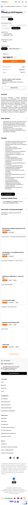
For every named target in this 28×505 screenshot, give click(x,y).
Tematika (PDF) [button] (7, 194)
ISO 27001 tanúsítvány (6, 430)
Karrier (2, 391)
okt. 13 (5, 48)
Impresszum (3, 388)
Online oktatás (4, 398)
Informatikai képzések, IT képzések (13, 6)
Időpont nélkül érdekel (14, 48)
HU (19, 2)
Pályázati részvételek (6, 436)
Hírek (2, 382)
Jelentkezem (14, 61)
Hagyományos (16, 28)
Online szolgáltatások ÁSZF (7, 449)
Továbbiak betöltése (14, 354)
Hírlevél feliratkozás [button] (14, 373)
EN (22, 2)
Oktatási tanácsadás (5, 404)
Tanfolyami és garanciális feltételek (9, 446)
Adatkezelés (4, 418)
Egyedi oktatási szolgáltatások (8, 410)
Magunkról (3, 385)
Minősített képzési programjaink (8, 433)
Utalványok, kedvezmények (7, 453)
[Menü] (26, 2)
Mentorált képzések (5, 401)
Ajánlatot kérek (14, 87)
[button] (16, 2)
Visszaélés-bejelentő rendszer (8, 427)
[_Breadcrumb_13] (2, 6)
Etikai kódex (3, 421)
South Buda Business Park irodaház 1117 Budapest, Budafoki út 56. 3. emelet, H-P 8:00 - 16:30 (11, 368)
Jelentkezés (4, 443)
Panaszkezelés (4, 424)
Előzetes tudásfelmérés (6, 407)
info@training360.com (8, 363)
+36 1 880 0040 (6, 360)
